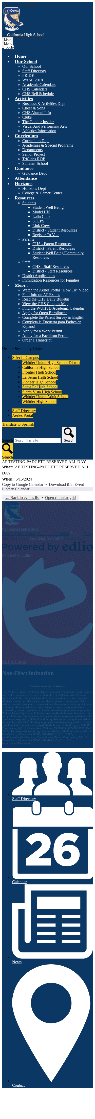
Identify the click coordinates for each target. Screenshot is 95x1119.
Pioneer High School (39, 382)
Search (7, 440)
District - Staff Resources (52, 271)
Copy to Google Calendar (22, 484)
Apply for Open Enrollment (44, 313)
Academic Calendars (38, 84)
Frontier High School (39, 372)
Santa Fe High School (40, 387)
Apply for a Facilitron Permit (45, 335)
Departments (32, 150)
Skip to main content (18, 4)
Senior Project (33, 154)
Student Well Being (48, 207)
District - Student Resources (54, 230)
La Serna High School (40, 377)
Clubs (27, 117)
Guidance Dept (34, 173)
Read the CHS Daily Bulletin (45, 299)
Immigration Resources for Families (50, 280)
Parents (28, 239)
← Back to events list (22, 497)
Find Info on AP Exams (41, 294)
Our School (31, 66)
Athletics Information (39, 131)
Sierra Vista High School (42, 392)
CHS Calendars (34, 89)
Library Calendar (15, 489)
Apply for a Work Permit (42, 331)
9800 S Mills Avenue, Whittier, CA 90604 (35, 534)
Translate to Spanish (18, 424)
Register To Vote (45, 235)
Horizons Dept (34, 188)
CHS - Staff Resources (50, 266)
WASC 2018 (32, 80)
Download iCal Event (66, 484)
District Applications (38, 275)
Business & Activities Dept (43, 103)
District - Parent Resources (53, 248)
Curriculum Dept (35, 141)
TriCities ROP (33, 159)
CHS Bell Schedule (38, 94)
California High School (41, 367)
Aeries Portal (22, 415)
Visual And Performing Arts (44, 126)
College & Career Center (42, 193)
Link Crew (41, 225)
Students (29, 203)
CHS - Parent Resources (51, 244)
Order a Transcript (36, 340)
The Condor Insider (38, 122)
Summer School (35, 163)
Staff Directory (34, 71)
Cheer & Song (33, 108)
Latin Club (41, 216)
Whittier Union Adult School (45, 397)
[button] (26, 61)
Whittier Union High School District (51, 362)
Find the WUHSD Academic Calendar (53, 308)
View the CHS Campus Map (45, 304)
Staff (26, 262)
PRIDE (28, 75)
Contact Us (73, 538)
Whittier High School (39, 401)
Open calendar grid (60, 497)
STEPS (38, 221)
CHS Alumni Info (36, 112)
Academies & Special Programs (47, 145)
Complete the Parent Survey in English (53, 317)
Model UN (41, 212)
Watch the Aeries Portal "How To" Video (55, 290)
